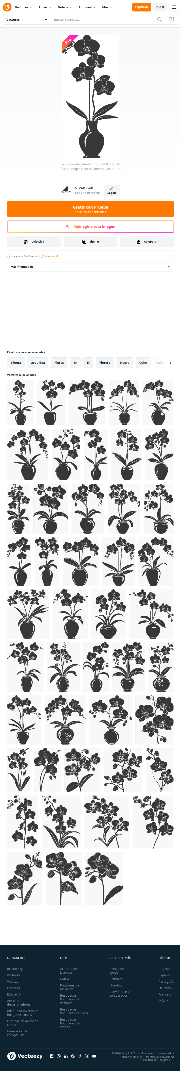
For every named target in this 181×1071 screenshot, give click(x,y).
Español (161, 975)
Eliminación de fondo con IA (18, 1023)
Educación (14, 994)
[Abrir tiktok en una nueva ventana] (80, 1056)
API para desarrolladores (18, 1003)
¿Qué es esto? (49, 256)
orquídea (38, 362)
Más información (22, 267)
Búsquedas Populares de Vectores (69, 999)
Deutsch (161, 988)
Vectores (21, 7)
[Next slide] (163, 362)
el (88, 362)
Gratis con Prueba (90, 209)
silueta (16, 362)
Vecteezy (13, 975)
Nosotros (114, 985)
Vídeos (63, 7)
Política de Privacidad (157, 1057)
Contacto (114, 979)
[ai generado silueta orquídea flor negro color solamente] (154, 720)
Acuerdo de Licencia (67, 971)
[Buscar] (159, 19)
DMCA (63, 979)
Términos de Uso (128, 1057)
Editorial (85, 7)
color (143, 362)
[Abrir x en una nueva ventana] (87, 1056)
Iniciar (160, 7)
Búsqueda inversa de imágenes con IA (21, 1013)
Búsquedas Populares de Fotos (69, 1013)
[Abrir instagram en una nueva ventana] (58, 1056)
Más (105, 7)
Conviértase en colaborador (118, 993)
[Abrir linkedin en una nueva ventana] (66, 1056)
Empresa (13, 988)
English (160, 969)
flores (59, 362)
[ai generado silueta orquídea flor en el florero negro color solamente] (20, 402)
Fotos (43, 7)
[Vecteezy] (7, 7)
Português (163, 981)
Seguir (111, 193)
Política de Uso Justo (153, 1060)
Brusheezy (15, 969)
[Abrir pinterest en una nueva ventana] (73, 1056)
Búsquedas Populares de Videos (69, 1027)
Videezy (12, 981)
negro (125, 362)
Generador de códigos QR (17, 1033)
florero (104, 362)
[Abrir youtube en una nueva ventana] (94, 1056)
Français (161, 994)
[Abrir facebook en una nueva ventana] (51, 1056)
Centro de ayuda (114, 971)
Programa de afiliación (68, 987)
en (75, 362)
